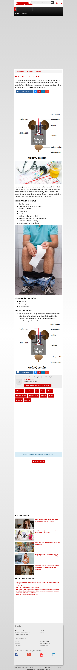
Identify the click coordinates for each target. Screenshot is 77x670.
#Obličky (49, 391)
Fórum (17, 13)
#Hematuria (19, 391)
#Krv (37, 391)
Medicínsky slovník (44, 641)
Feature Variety (20, 585)
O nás (16, 629)
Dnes (19, 9)
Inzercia (42, 629)
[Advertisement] (38, 29)
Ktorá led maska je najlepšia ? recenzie (27, 587)
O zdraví (44, 9)
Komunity (36, 9)
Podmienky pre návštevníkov (22, 632)
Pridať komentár (39, 461)
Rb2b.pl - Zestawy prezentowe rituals (27, 594)
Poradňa (25, 13)
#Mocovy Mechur (21, 395)
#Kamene (19, 400)
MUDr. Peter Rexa (29, 379)
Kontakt (41, 632)
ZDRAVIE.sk (20, 71)
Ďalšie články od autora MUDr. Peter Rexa (37, 385)
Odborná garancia (19, 631)
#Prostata (43, 395)
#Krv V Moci (29, 391)
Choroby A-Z (38, 71)
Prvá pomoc (18, 645)
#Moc (43, 391)
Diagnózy (17, 643)
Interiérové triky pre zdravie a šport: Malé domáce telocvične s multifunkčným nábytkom (47, 567)
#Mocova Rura (33, 395)
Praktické (53, 9)
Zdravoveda (27, 9)
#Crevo (51, 395)
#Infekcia (27, 400)
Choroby (17, 641)
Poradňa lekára (44, 645)
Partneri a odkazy (44, 631)
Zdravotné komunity (45, 643)
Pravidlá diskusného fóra (21, 634)
